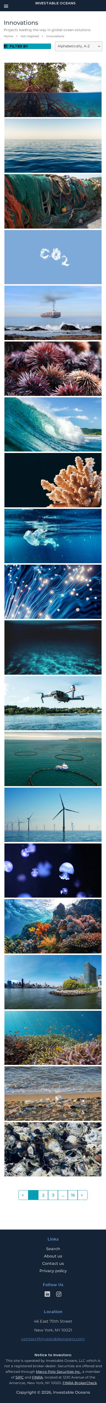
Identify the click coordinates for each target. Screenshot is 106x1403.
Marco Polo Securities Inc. (58, 1371)
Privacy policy (53, 1271)
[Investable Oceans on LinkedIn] (47, 1295)
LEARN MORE (52, 98)
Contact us (53, 1263)
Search (53, 1248)
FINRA (37, 1377)
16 (73, 1195)
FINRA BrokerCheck (80, 1383)
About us (53, 1256)
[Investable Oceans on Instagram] (58, 1295)
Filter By (18, 46)
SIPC (20, 1377)
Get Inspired (30, 36)
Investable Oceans (71, 1392)
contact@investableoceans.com (53, 1339)
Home (8, 36)
